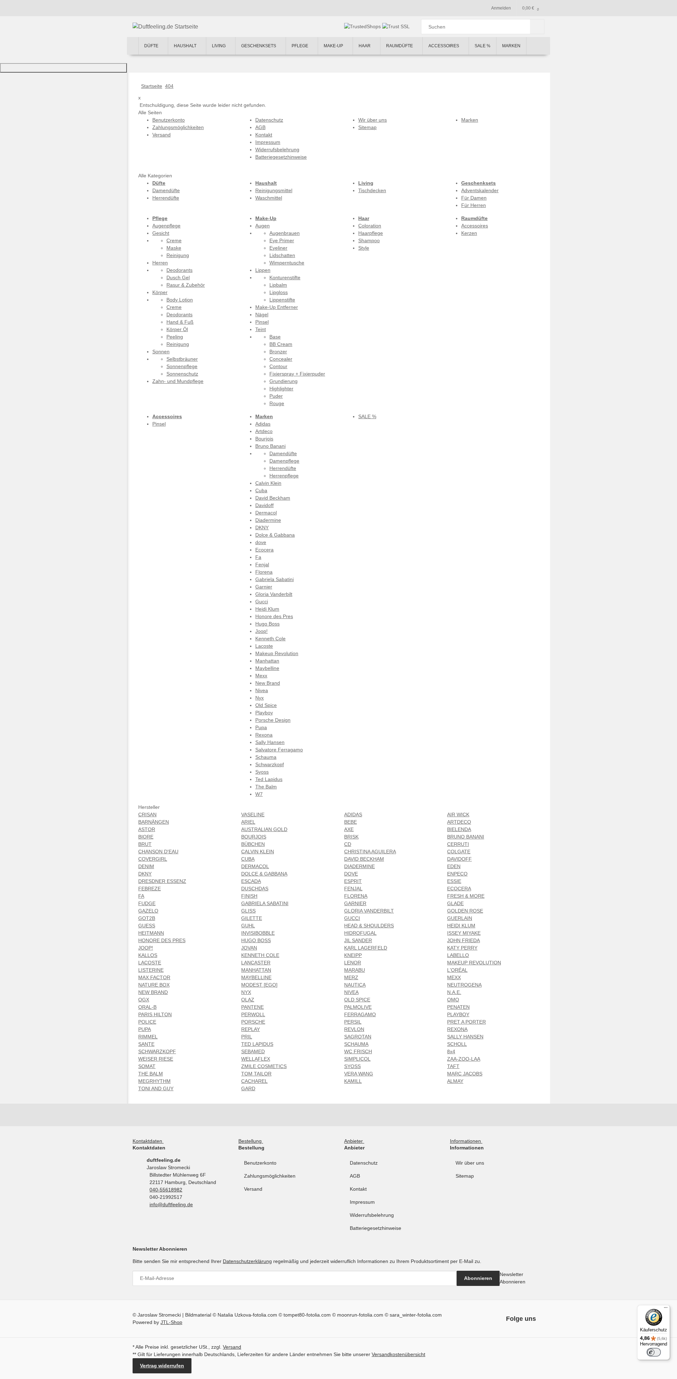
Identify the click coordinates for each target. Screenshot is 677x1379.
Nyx (259, 698)
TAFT (453, 1066)
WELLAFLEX (255, 1059)
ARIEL (248, 822)
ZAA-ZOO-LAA (463, 1059)
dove (260, 542)
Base (275, 337)
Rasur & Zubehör (185, 285)
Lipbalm (278, 285)
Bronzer (278, 351)
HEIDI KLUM (461, 925)
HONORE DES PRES (161, 940)
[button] (149, 1141)
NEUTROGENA (464, 985)
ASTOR (146, 829)
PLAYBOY (458, 1014)
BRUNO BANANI (465, 837)
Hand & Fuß (180, 322)
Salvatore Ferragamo (279, 749)
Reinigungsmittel (273, 190)
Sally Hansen (270, 742)
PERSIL (352, 1022)
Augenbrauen (284, 233)
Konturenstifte (284, 277)
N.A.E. (454, 992)
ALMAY (455, 1081)
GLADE (455, 903)
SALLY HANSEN (465, 1036)
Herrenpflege (284, 475)
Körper (159, 292)
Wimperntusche (286, 263)
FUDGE (146, 903)
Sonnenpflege (181, 366)
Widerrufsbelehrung (372, 1215)
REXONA (457, 1029)
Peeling (174, 337)
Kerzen (469, 233)
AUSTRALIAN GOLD (264, 829)
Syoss (262, 772)
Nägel (261, 314)
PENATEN (458, 1007)
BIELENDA (459, 829)
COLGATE (458, 851)
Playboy (264, 712)
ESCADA (251, 881)
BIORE (145, 837)
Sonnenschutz (182, 374)
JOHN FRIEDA (463, 940)
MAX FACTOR (154, 977)
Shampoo (369, 240)
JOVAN (249, 948)
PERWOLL (253, 1014)
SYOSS (352, 1066)
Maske (173, 248)
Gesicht (160, 233)
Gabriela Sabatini (274, 579)
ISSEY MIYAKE (464, 933)
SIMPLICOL (357, 1059)
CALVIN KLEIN (257, 851)
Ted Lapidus (268, 779)
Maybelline (267, 668)
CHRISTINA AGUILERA (370, 851)
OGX (143, 999)
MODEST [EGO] (259, 985)
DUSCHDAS (254, 888)
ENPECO (457, 874)
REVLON (354, 1029)
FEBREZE (149, 888)
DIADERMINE (359, 866)
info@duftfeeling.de (171, 1204)
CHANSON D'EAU (158, 851)
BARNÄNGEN (153, 822)
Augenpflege (166, 225)
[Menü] (665, 1309)
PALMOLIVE (358, 1007)
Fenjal (262, 564)
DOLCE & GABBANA (264, 874)
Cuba (261, 490)
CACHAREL (254, 1081)
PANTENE (252, 1007)
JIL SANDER (358, 940)
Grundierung (283, 381)
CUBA (248, 859)
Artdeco (264, 431)
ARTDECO (459, 822)
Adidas (262, 424)
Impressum (362, 1202)
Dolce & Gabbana (275, 535)
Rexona (264, 735)
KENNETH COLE (260, 955)
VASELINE (252, 814)
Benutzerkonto (260, 1163)
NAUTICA (355, 985)
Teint (260, 329)
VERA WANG (358, 1073)
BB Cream (280, 344)
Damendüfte (166, 190)
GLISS (248, 911)
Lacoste (264, 646)
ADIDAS (353, 814)
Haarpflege (370, 233)
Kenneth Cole (270, 638)
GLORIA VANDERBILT (369, 911)
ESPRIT (353, 881)
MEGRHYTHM (154, 1081)
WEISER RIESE (155, 1059)
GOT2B (146, 918)
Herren (160, 263)
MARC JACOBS (464, 1073)
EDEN (454, 866)
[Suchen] (537, 26)
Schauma (265, 757)
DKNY (262, 527)
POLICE (147, 1022)
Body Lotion (179, 300)
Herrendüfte (165, 198)
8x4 (451, 1051)
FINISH (249, 896)
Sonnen (161, 351)
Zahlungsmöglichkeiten (269, 1176)
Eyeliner (278, 248)
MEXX (454, 977)
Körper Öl (177, 329)
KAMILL (353, 1081)
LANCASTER (255, 962)
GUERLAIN (459, 918)
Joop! (261, 631)
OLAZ (247, 999)
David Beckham (272, 498)
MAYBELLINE (256, 977)
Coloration (369, 225)
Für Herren (473, 205)
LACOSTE (149, 962)
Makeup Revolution (276, 653)
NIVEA (351, 992)
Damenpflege (284, 461)
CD (347, 844)
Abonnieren (478, 1278)
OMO (453, 999)
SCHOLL (457, 1044)
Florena (264, 572)
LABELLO (458, 955)
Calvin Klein (268, 483)
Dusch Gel (178, 277)
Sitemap (465, 1176)
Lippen (262, 270)
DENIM (146, 866)
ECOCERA (459, 888)
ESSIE (454, 881)
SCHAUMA (356, 1044)
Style (363, 248)
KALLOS (147, 955)
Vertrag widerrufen (162, 1365)
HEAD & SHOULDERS (369, 925)
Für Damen (474, 198)
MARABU (354, 970)
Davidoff (264, 505)
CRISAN (147, 814)
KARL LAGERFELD (365, 948)
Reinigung (177, 255)
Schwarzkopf (269, 764)
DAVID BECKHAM (364, 859)
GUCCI (352, 918)
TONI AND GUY (155, 1088)
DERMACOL (255, 866)
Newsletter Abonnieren (512, 1278)
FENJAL (353, 888)
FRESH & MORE (465, 896)
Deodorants (179, 270)
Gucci (261, 601)
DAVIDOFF (459, 859)
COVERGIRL (152, 859)
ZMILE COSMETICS (264, 1066)
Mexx (261, 675)
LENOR (352, 962)
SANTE (146, 1044)
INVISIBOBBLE (258, 933)
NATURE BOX (154, 985)
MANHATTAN (256, 970)
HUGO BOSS (256, 940)
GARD (248, 1088)
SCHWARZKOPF (157, 1051)
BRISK (351, 837)
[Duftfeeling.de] (132, 46)
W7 (259, 794)
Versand (253, 1189)
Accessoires (474, 225)
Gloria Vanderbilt (273, 594)
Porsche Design (273, 720)
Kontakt (358, 1189)
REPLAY (250, 1029)
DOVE (351, 874)
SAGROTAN (357, 1036)
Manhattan (267, 661)
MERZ (351, 977)
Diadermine (268, 520)
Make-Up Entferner (276, 307)
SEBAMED (253, 1051)
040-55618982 (166, 1189)
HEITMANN (151, 933)
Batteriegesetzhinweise (375, 1228)
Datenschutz (364, 1163)
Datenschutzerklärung (247, 1261)
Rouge (276, 403)
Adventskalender (480, 190)
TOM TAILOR (256, 1073)
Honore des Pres (274, 616)
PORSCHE (253, 1022)
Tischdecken (372, 190)
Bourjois (264, 438)
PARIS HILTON (155, 1014)
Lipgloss (278, 292)
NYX (246, 992)
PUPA (144, 1029)
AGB (355, 1176)
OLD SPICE (357, 999)
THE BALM (150, 1073)
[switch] (654, 1352)
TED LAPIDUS (257, 1044)
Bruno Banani (270, 446)
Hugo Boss (267, 624)
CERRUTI (458, 844)
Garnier (263, 587)
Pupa (261, 727)
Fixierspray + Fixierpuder (297, 374)
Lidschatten (282, 255)
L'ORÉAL (457, 970)
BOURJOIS (253, 837)
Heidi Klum (267, 609)
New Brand (267, 683)
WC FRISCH (358, 1051)
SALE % (367, 416)
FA (141, 896)
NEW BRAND (153, 992)
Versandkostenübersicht (398, 1354)
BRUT (145, 844)
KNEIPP (353, 955)
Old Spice (266, 705)
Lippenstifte (282, 300)
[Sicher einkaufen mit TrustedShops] (363, 26)
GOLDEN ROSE (465, 911)
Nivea (261, 690)
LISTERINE (151, 970)
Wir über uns (470, 1163)
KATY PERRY (462, 948)
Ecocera (264, 550)
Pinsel (262, 322)
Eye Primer (281, 240)
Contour (278, 366)
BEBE (350, 822)
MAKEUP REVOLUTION (474, 962)
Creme (174, 240)
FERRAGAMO (360, 1014)
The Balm (266, 786)
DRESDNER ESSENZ (162, 881)
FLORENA (355, 896)
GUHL (248, 925)
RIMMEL (148, 1036)
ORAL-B (147, 1007)
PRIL (246, 1036)
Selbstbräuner (182, 359)
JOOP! (145, 948)
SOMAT (146, 1066)
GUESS (146, 925)
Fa (258, 557)
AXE (349, 829)
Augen (262, 225)
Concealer (280, 359)
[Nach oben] (63, 68)
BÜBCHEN (253, 844)
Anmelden (501, 8)
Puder (276, 396)
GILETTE (251, 918)
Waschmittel (268, 198)
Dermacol (266, 512)
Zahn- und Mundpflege (177, 381)
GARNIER (355, 903)
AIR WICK (458, 814)
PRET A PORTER (466, 1022)
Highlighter (281, 388)
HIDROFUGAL (360, 933)
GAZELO (148, 911)
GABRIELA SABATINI (264, 903)
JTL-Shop (171, 1322)
